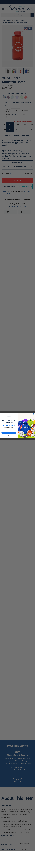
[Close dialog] (34, 414)
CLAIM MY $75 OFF (9, 432)
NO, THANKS (9, 435)
